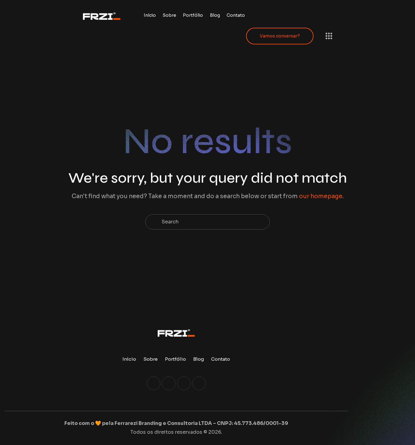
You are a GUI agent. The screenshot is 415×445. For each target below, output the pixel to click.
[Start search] (152, 222)
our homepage (320, 196)
